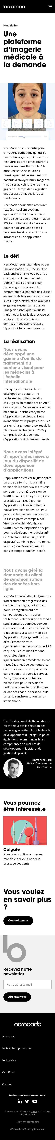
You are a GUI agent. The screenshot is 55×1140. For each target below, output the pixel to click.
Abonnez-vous (17, 997)
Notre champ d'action (16, 1048)
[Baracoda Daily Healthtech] (15, 6)
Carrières (8, 1072)
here (35, 1111)
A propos (8, 1036)
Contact (7, 1084)
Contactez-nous (18, 921)
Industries (9, 1060)
